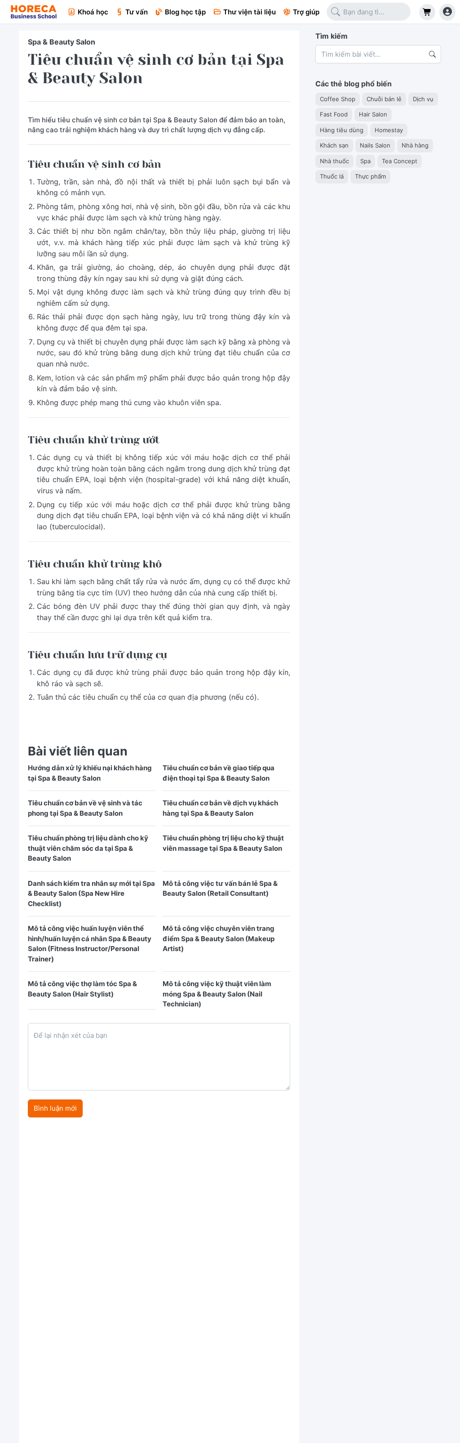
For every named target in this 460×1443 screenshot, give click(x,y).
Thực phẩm (370, 176)
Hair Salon (373, 114)
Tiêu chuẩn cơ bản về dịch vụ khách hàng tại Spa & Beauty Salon (220, 808)
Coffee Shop (337, 99)
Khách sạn (334, 145)
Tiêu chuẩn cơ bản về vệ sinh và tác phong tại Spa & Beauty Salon (85, 808)
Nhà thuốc (334, 161)
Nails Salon (375, 145)
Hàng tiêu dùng (341, 130)
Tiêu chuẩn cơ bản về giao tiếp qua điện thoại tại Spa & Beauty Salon (218, 773)
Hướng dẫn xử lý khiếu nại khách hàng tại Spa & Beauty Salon (90, 773)
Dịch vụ (423, 99)
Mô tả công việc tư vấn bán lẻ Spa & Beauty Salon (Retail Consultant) (220, 888)
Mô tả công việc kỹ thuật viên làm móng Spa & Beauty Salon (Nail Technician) (217, 993)
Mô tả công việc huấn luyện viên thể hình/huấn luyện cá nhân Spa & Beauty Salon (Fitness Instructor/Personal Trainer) (89, 943)
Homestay (389, 130)
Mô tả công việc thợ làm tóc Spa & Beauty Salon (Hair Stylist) (82, 988)
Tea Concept (399, 161)
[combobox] (369, 12)
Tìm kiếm (331, 35)
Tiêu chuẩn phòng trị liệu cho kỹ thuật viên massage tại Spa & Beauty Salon (223, 843)
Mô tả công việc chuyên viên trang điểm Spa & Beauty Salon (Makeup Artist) (218, 938)
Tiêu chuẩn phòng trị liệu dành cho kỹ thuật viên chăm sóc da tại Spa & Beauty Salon (88, 848)
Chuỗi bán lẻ (384, 99)
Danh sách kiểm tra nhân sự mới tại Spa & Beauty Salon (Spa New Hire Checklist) (91, 893)
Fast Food (334, 114)
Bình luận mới (55, 1108)
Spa (365, 161)
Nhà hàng (415, 145)
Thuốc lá (332, 176)
